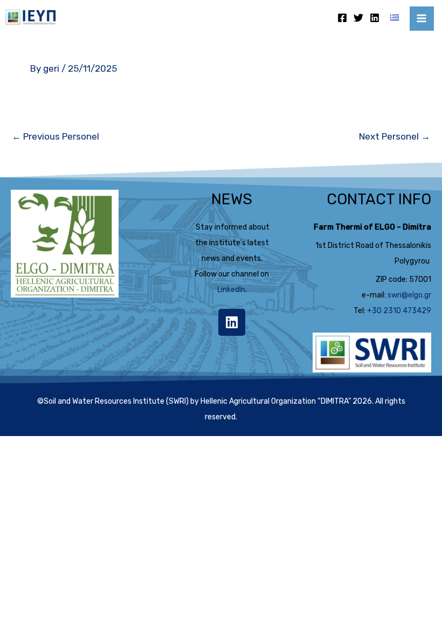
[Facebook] (342, 18)
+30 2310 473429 (399, 310)
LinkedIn (231, 289)
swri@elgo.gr (409, 295)
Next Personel (394, 136)
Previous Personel (55, 136)
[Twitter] (358, 18)
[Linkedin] (374, 18)
